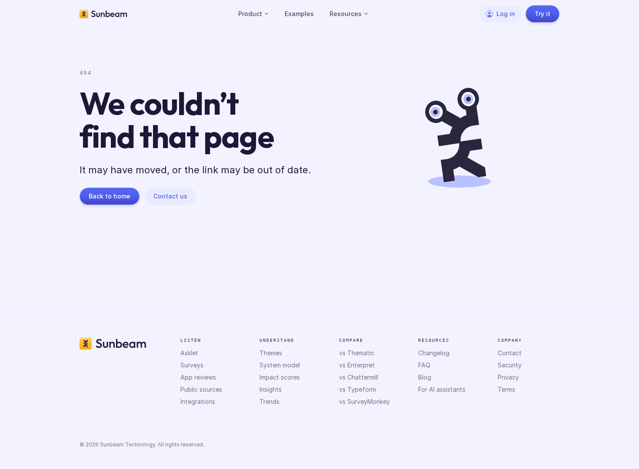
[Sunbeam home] (103, 14)
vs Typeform (357, 389)
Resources (345, 13)
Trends (270, 401)
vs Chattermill (358, 377)
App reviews (198, 377)
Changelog (433, 353)
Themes (271, 353)
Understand (277, 340)
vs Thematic (356, 353)
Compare (351, 340)
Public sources (201, 389)
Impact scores (280, 377)
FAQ (424, 365)
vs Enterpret (357, 365)
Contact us (170, 196)
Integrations (197, 401)
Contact (510, 353)
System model (280, 365)
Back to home (109, 196)
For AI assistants (442, 389)
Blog (424, 377)
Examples (299, 13)
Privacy (508, 377)
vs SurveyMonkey (364, 401)
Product (250, 13)
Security (510, 365)
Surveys (191, 365)
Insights (271, 389)
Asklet (189, 353)
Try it (542, 13)
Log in (505, 13)
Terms (506, 389)
